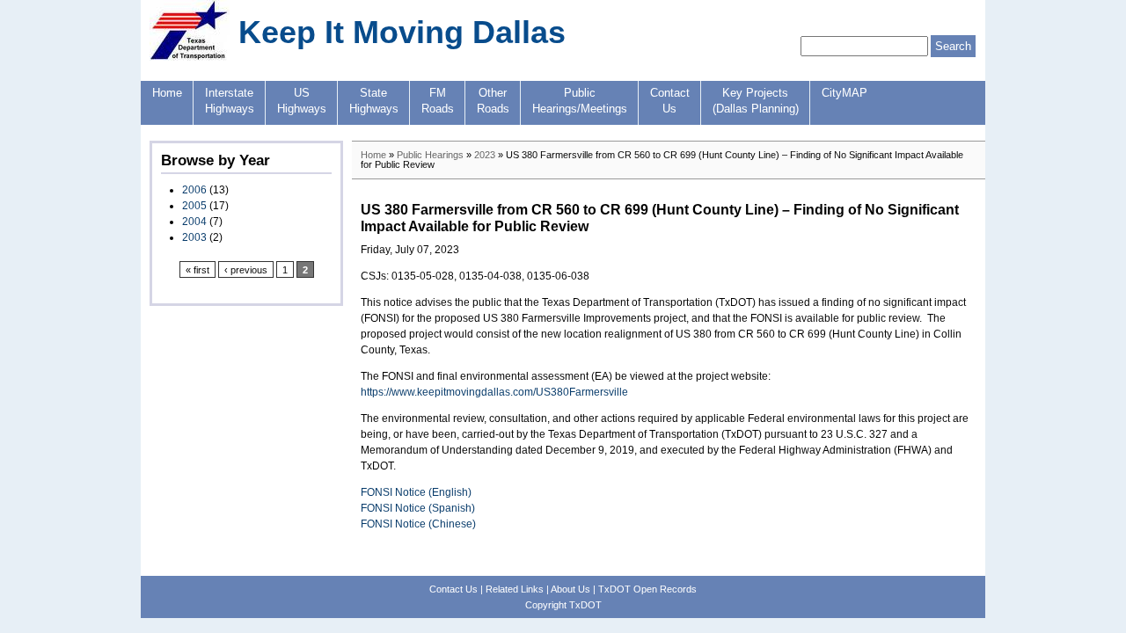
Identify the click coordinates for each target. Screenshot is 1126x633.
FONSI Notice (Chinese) (418, 524)
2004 (194, 221)
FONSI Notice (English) (416, 492)
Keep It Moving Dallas (402, 32)
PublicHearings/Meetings (579, 101)
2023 (484, 154)
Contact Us (453, 589)
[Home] (190, 57)
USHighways (301, 101)
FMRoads (437, 101)
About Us (570, 589)
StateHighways (373, 101)
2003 (194, 237)
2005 (194, 206)
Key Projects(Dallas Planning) (756, 101)
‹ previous (245, 270)
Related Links (515, 589)
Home (167, 93)
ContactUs (670, 101)
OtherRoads (493, 101)
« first (197, 270)
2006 (194, 190)
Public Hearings (430, 154)
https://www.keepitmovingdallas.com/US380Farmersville (494, 392)
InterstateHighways (229, 101)
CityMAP (844, 93)
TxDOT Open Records (647, 589)
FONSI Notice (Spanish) (418, 508)
